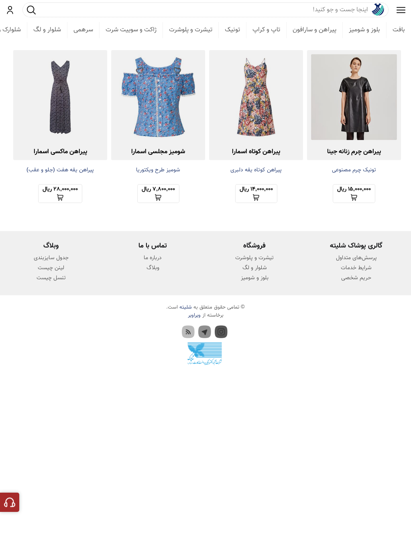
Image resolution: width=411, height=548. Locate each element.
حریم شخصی (356, 278)
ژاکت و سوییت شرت (131, 30)
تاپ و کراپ (266, 30)
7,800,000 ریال (158, 189)
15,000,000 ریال (354, 189)
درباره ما (153, 258)
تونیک (232, 30)
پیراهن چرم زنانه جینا (354, 152)
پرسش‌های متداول (356, 258)
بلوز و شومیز (364, 30)
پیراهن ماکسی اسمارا (60, 152)
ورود (10, 10)
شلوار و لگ (47, 30)
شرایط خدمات (356, 268)
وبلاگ (152, 268)
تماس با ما (152, 246)
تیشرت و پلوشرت (190, 30)
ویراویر (194, 315)
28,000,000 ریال (60, 189)
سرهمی (83, 30)
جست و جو (31, 10)
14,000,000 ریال (256, 189)
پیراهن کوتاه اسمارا (256, 152)
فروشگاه (254, 246)
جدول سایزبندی (51, 258)
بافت (399, 30)
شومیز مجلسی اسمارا (158, 152)
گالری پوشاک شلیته (356, 246)
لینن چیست (51, 268)
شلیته (185, 307)
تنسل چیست (51, 278)
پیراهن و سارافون (314, 30)
